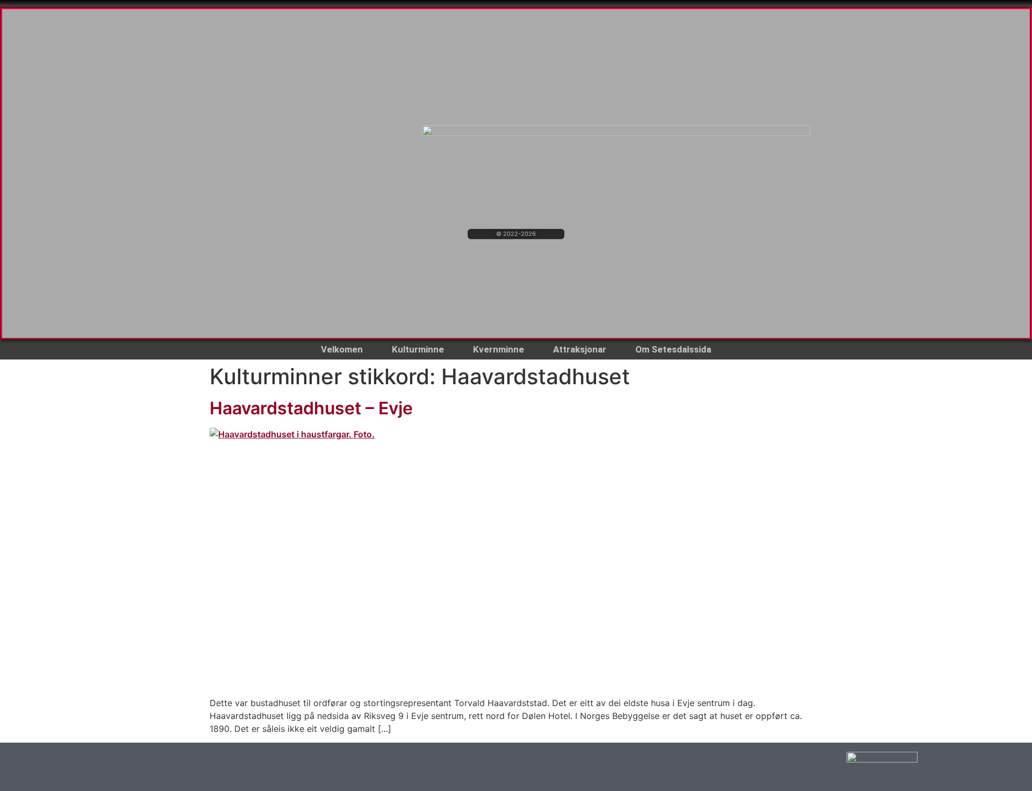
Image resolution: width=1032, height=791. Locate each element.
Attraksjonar (579, 349)
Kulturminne (418, 349)
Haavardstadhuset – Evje (311, 408)
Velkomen (342, 349)
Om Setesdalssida (673, 349)
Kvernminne (498, 349)
